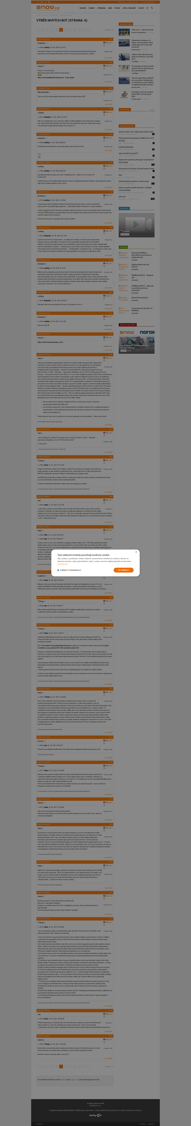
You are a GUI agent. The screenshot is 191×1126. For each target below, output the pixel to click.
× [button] (136, 552)
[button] (69, 570)
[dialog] (95, 563)
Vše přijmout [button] (123, 570)
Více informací (62, 564)
